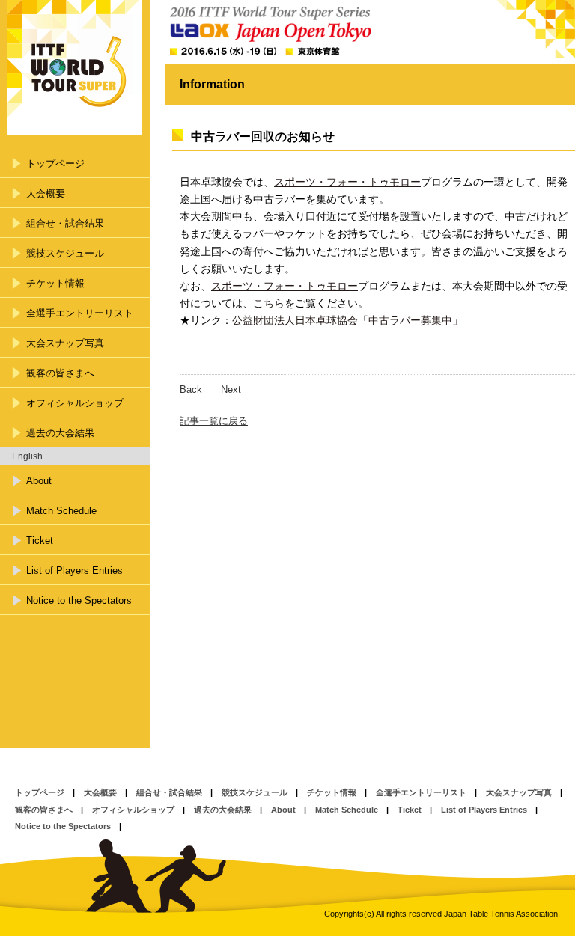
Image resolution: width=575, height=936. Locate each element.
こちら (269, 303)
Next (231, 389)
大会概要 (45, 193)
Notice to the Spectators (79, 600)
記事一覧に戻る (214, 420)
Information (212, 84)
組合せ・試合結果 (65, 223)
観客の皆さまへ (60, 373)
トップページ (55, 163)
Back (191, 389)
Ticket (39, 540)
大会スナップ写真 (65, 343)
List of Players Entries (74, 570)
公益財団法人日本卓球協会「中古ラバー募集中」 (347, 320)
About (39, 480)
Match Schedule (61, 510)
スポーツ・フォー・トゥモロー (347, 182)
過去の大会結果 (60, 432)
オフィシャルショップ (75, 403)
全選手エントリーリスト (79, 313)
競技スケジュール (65, 253)
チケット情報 (55, 283)
